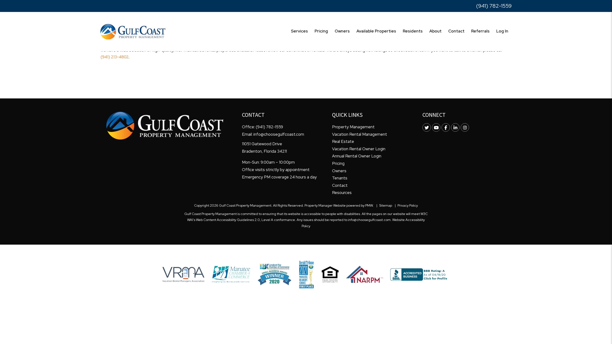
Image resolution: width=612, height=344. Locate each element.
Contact (456, 31)
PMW (369, 205)
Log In (502, 31)
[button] (426, 127)
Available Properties (376, 31)
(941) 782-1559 (494, 5)
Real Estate (343, 141)
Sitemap (385, 205)
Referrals (480, 31)
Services (299, 31)
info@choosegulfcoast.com (278, 134)
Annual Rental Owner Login (356, 156)
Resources (342, 192)
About (435, 31)
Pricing (321, 31)
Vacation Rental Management (359, 134)
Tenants (339, 178)
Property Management (353, 126)
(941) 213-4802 (115, 56)
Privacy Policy (408, 205)
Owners (342, 31)
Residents (413, 31)
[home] (132, 31)
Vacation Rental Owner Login (358, 148)
